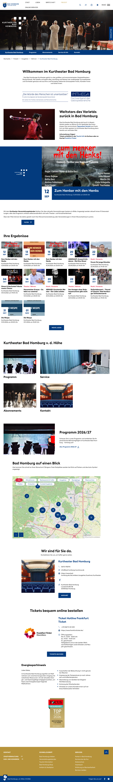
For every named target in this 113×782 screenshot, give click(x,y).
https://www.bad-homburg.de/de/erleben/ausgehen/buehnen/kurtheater (76, 574)
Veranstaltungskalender (47, 759)
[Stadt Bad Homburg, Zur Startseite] (11, 5)
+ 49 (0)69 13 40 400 (68, 627)
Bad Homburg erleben (47, 756)
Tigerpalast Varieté (84, 126)
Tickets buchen (56, 654)
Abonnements (47, 52)
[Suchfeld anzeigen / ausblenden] (80, 5)
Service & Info (63, 52)
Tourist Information (46, 762)
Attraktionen (30, 480)
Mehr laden (56, 328)
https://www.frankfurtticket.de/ (72, 630)
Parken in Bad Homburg (83, 756)
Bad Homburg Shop (46, 765)
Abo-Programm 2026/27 (68, 447)
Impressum (79, 765)
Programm (32, 52)
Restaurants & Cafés (47, 480)
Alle (19, 480)
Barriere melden (80, 770)
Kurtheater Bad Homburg (14, 52)
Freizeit (64, 2)
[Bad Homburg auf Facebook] (104, 779)
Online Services (31, 7)
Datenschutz (79, 762)
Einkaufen (31, 484)
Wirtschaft (50, 2)
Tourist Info (80, 136)
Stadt (27, 2)
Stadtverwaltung (11, 756)
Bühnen (34, 59)
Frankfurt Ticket (70, 138)
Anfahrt (64, 595)
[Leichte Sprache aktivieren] (91, 5)
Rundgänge (76, 480)
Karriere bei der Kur (82, 759)
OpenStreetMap (90, 537)
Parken (20, 484)
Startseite (7, 59)
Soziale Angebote (46, 484)
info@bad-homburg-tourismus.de (72, 570)
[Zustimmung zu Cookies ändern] (5, 777)
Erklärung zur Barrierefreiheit (85, 767)
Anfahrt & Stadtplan (46, 767)
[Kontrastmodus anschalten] (97, 5)
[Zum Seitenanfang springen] (106, 752)
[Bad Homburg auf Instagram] (108, 779)
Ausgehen (24, 59)
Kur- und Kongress (11, 759)
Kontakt (77, 52)
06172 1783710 (65, 567)
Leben (37, 2)
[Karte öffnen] (86, 5)
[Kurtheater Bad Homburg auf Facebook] (59, 580)
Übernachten (89, 480)
